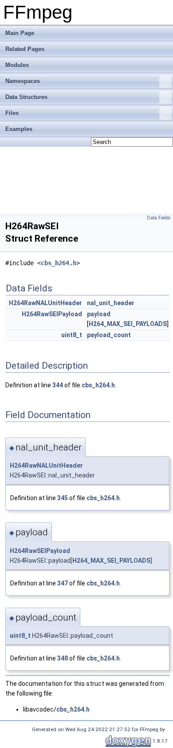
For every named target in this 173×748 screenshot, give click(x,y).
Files (12, 113)
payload (98, 314)
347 (62, 583)
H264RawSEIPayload (52, 314)
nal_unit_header (110, 302)
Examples (18, 129)
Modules (17, 65)
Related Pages (24, 49)
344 (57, 385)
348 (62, 658)
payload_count (109, 334)
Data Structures (26, 97)
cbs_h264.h (58, 263)
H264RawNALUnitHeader (45, 302)
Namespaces (22, 81)
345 (62, 497)
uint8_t (71, 334)
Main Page (19, 33)
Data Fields (159, 218)
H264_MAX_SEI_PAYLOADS (128, 323)
